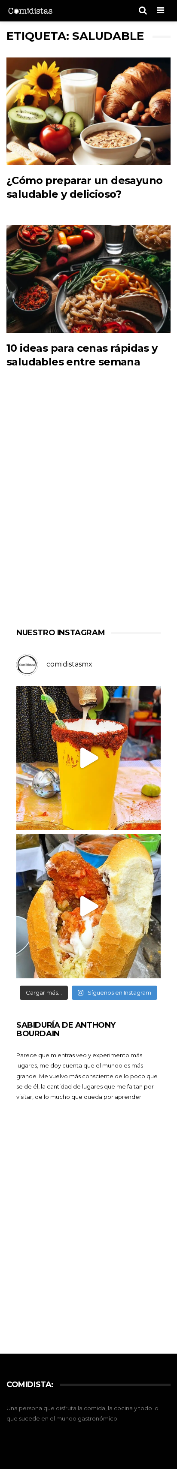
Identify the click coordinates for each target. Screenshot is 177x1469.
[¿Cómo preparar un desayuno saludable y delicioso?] (88, 111)
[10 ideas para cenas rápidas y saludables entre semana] (88, 279)
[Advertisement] (88, 510)
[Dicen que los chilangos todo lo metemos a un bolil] (88, 906)
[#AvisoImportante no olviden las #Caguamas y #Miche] (88, 758)
